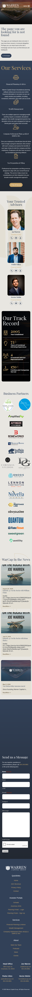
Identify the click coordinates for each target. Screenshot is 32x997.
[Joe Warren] (16, 220)
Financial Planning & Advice (16, 924)
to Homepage (6, 55)
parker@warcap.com (7, 979)
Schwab (16, 902)
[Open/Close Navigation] (29, 6)
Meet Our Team (16, 945)
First (4, 780)
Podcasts (16, 948)
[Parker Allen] (16, 252)
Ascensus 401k (16, 906)
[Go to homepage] (10, 6)
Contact (16, 891)
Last (3, 788)
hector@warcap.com (25, 979)
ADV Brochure (16, 884)
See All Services (16, 185)
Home (16, 880)
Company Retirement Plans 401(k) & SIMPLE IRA (16, 932)
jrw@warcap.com (25, 966)
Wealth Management (16, 928)
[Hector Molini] (16, 285)
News (16, 952)
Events (16, 956)
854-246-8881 (24, 764)
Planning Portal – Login (16, 909)
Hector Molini (16, 297)
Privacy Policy (16, 887)
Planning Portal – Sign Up (16, 913)
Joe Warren (16, 232)
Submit (5, 851)
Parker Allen (16, 264)
